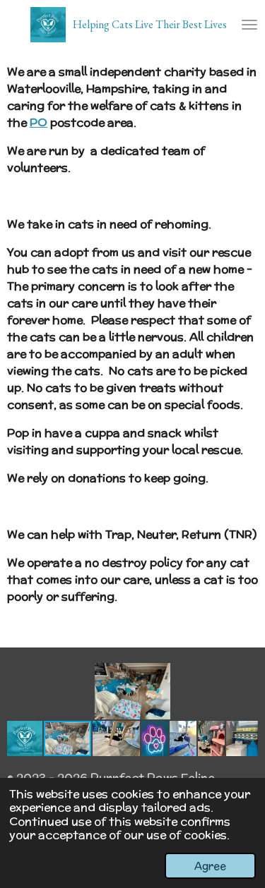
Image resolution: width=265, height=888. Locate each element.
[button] (245, 675)
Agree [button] (210, 865)
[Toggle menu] (249, 24)
